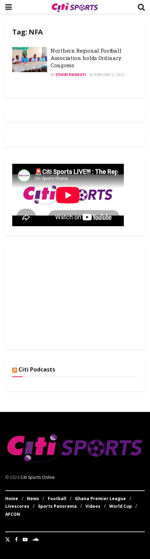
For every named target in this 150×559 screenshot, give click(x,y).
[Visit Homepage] (74, 7)
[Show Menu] (8, 7)
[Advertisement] (64, 296)
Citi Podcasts (36, 369)
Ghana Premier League (100, 498)
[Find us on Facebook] (16, 539)
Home (11, 498)
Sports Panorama (57, 506)
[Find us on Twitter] (7, 539)
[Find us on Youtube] (25, 539)
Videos (92, 506)
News (33, 498)
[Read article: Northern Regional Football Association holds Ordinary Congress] (29, 59)
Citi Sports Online (38, 477)
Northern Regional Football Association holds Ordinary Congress (86, 58)
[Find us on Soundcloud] (35, 539)
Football (57, 498)
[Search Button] (141, 7)
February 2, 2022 (108, 74)
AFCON (12, 514)
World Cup (120, 506)
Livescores (17, 506)
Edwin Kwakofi (70, 74)
